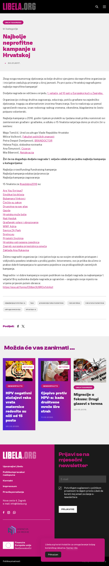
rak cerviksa (74, 303)
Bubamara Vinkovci (14, 198)
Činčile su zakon (12, 202)
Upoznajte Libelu (13, 466)
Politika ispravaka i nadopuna (14, 473)
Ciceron (26, 148)
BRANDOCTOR (43, 140)
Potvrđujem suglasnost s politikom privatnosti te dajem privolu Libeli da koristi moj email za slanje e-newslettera (83, 492)
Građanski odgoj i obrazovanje (20, 222)
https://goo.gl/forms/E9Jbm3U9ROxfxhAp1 (28, 287)
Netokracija (27, 152)
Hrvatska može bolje (15, 214)
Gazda (6, 210)
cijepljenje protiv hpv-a (15, 303)
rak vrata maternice (94, 303)
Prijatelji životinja (13, 238)
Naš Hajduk (9, 218)
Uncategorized (13, 23)
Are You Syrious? (13, 190)
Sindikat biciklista (13, 194)
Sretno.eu (8, 234)
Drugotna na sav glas (15, 206)
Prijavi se (67, 509)
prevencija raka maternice (51, 303)
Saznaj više (71, 548)
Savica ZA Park (12, 230)
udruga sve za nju (12, 309)
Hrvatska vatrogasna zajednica (21, 242)
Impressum (10, 486)
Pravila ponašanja (13, 492)
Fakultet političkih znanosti (38, 136)
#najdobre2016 (28, 184)
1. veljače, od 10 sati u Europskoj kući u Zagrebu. (75, 93)
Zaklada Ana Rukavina (16, 250)
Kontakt (8, 480)
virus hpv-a (31, 309)
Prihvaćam (53, 554)
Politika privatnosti (11, 561)
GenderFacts (15, 386)
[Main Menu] (104, 6)
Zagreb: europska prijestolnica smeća (25, 246)
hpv (32, 303)
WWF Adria (9, 226)
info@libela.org (19, 503)
